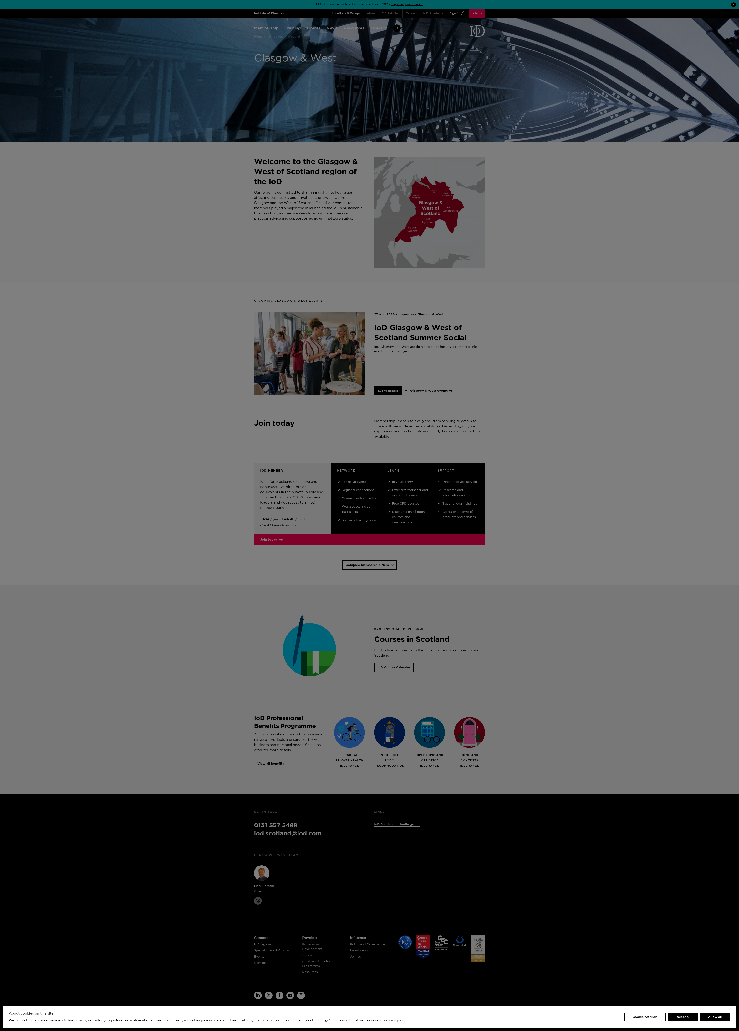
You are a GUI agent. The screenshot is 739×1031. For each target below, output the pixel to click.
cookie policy (396, 1020)
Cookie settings (645, 1017)
